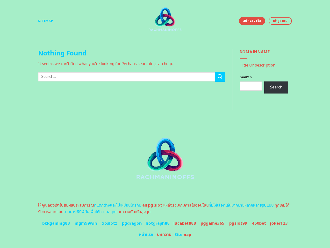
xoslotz (109, 223)
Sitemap (45, 21)
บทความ (164, 235)
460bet (259, 223)
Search (246, 77)
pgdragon (132, 223)
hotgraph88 (158, 223)
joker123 (279, 223)
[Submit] (220, 76)
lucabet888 (184, 223)
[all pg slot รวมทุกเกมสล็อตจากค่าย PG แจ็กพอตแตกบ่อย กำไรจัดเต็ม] (165, 21)
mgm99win (86, 223)
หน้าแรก (146, 235)
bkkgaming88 (56, 223)
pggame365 (212, 223)
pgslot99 (238, 223)
